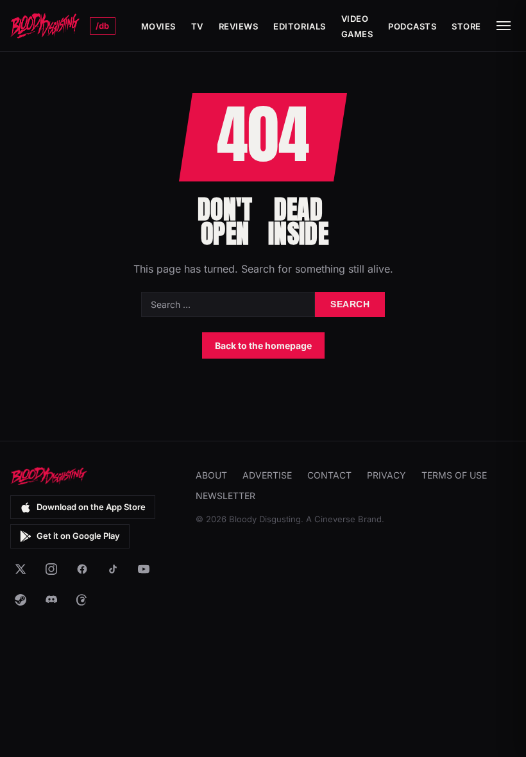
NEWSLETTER (225, 495)
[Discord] (51, 600)
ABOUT (211, 475)
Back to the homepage (263, 345)
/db (103, 26)
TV (197, 26)
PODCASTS (412, 26)
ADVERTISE (267, 475)
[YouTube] (143, 569)
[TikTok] (113, 569)
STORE (466, 26)
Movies (158, 26)
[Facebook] (82, 569)
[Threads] (82, 600)
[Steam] (20, 600)
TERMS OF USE (454, 475)
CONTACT (329, 475)
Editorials (299, 26)
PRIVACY (386, 475)
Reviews (239, 26)
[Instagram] (51, 569)
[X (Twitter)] (20, 569)
